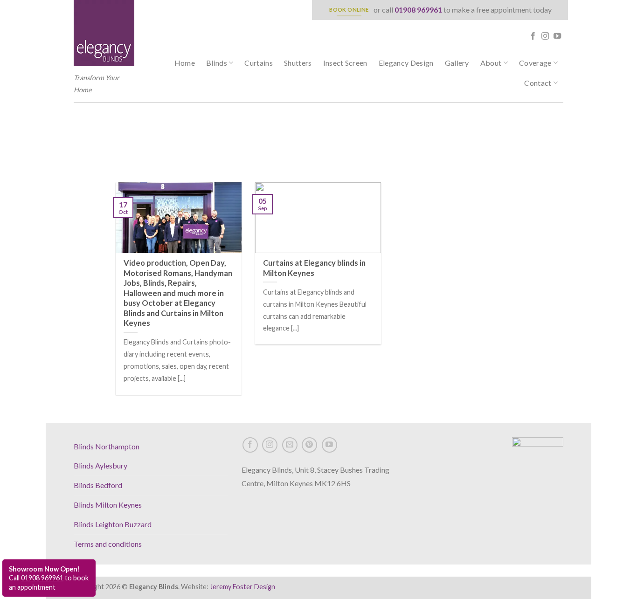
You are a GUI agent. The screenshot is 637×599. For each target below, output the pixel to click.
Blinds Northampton (106, 446)
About (491, 62)
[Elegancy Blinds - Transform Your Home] (104, 33)
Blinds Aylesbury (100, 465)
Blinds (216, 62)
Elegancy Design (406, 62)
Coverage (535, 62)
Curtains (258, 62)
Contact (537, 82)
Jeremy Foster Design (242, 587)
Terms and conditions (108, 543)
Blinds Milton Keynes (108, 504)
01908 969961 (418, 9)
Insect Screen (345, 62)
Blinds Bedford (98, 485)
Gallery (457, 62)
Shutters (298, 62)
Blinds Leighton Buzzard (113, 524)
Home (184, 62)
